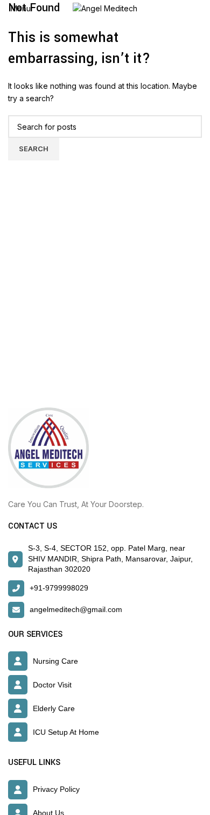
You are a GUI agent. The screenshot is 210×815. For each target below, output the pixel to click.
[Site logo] (105, 7)
